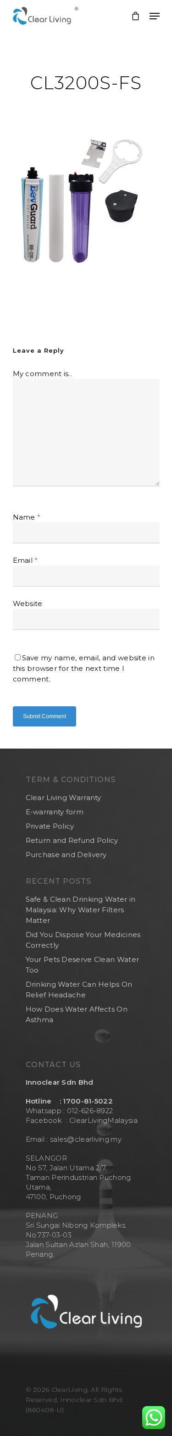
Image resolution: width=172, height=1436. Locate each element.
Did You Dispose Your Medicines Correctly (83, 940)
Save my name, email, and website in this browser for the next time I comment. (84, 668)
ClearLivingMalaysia (103, 1120)
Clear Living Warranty (63, 797)
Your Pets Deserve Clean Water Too (82, 964)
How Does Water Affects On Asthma (77, 1014)
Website (28, 603)
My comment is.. (42, 373)
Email (25, 560)
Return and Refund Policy (72, 840)
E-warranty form (55, 811)
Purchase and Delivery (66, 854)
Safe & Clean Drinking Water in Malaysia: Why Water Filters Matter (81, 910)
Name (27, 517)
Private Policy (50, 826)
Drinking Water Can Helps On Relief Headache (79, 989)
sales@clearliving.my (85, 1139)
